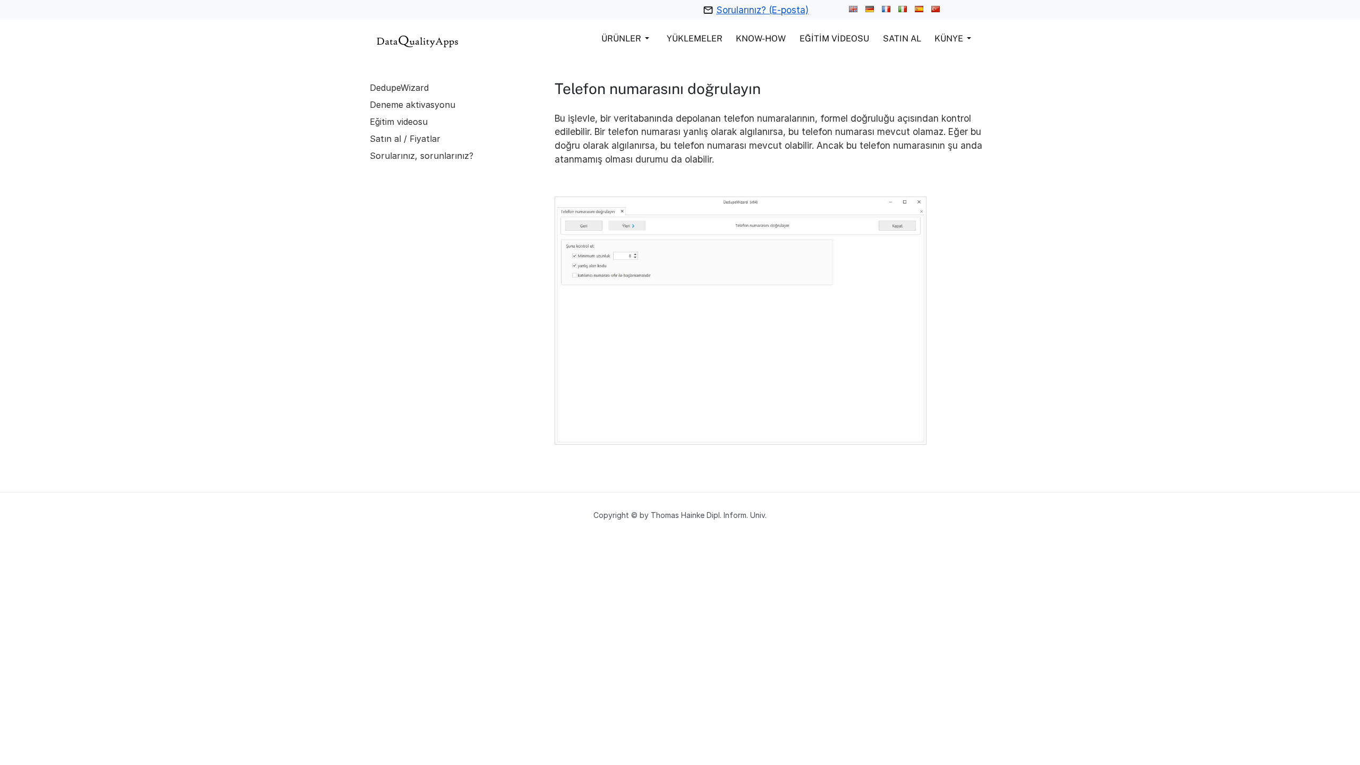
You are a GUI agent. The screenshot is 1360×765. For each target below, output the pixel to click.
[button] (627, 38)
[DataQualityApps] (417, 40)
